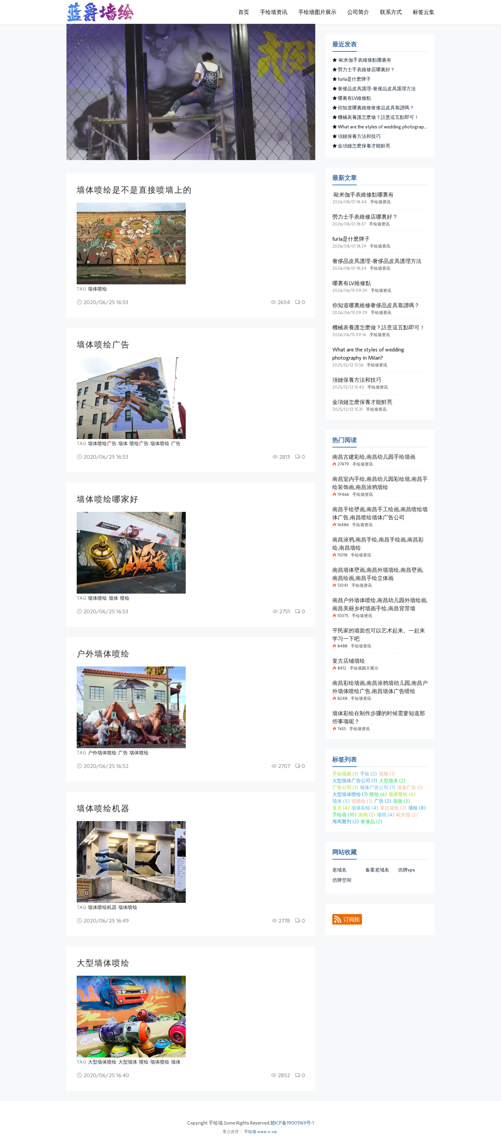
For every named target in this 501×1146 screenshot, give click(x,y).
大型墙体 (127, 1062)
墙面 (401, 801)
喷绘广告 (139, 443)
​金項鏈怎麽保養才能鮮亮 (364, 145)
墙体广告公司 (377, 787)
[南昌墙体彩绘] (100, 12)
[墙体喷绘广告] (131, 398)
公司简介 (358, 12)
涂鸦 (366, 814)
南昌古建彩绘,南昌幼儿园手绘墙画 (373, 457)
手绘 (368, 773)
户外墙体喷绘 (103, 653)
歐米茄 (407, 814)
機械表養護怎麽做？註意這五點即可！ (378, 117)
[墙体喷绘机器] (131, 862)
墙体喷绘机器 (103, 808)
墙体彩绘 (364, 808)
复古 (341, 808)
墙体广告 (410, 787)
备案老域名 (377, 870)
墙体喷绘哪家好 (108, 499)
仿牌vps (406, 870)
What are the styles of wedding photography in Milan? (393, 126)
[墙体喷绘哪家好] (131, 553)
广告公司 (345, 787)
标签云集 (424, 12)
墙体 (123, 443)
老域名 (339, 870)
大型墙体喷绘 (103, 963)
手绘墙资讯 (273, 12)
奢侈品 (371, 821)
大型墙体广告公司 (354, 780)
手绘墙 (344, 814)
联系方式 (391, 12)
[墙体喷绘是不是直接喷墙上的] (131, 243)
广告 (176, 443)
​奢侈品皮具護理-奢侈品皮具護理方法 (377, 88)
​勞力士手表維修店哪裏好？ (366, 69)
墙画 (387, 773)
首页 (243, 12)
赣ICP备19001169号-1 (292, 1123)
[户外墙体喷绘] (131, 707)
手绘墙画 (345, 773)
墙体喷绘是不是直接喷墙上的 (134, 189)
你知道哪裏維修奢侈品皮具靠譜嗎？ (376, 107)
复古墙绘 (393, 808)
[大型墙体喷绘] (131, 1016)
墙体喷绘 (97, 289)
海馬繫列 (345, 821)
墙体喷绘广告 (103, 344)
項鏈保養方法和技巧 (359, 136)
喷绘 (125, 598)
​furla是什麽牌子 (354, 79)
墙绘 (417, 808)
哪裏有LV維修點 (354, 98)
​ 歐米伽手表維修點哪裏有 (364, 60)
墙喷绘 (362, 801)
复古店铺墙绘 (348, 661)
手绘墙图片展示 (317, 12)
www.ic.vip (267, 1131)
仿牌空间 (341, 880)
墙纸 (385, 814)
